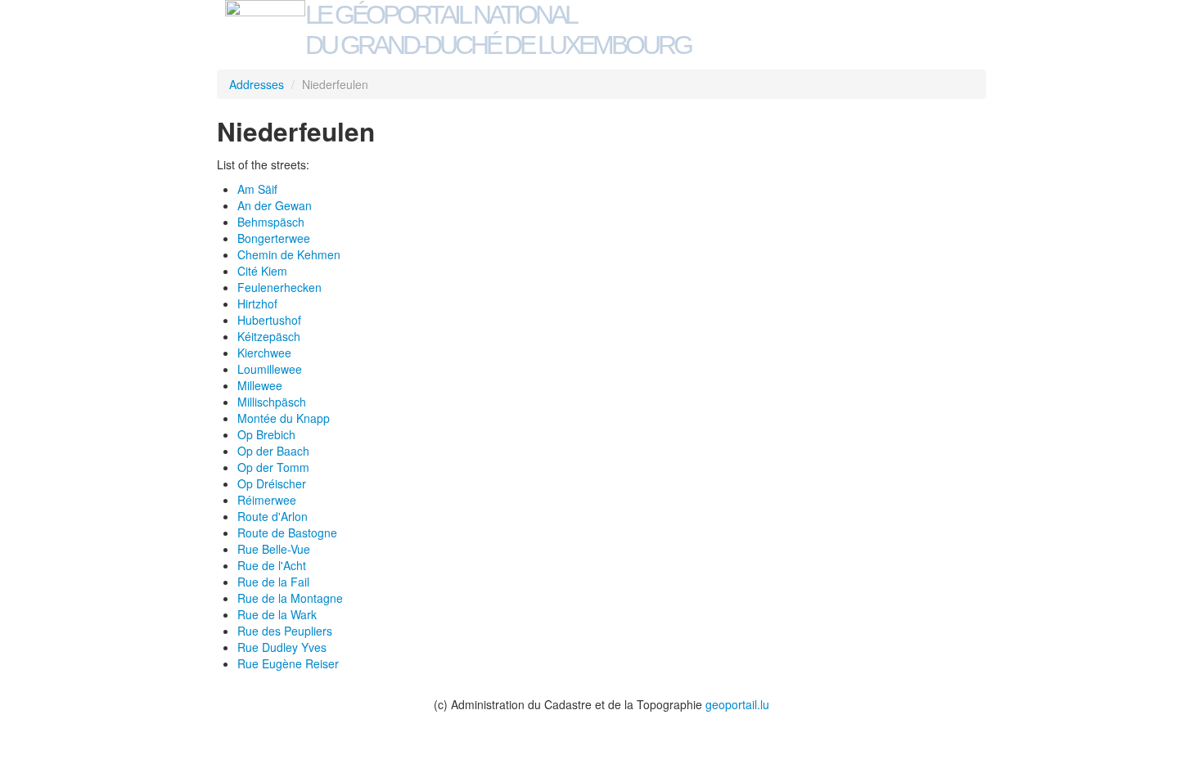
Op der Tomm (273, 467)
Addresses (256, 84)
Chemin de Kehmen (288, 254)
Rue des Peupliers (284, 630)
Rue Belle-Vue (273, 549)
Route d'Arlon (272, 516)
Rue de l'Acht (271, 565)
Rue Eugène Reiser (288, 663)
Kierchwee (264, 352)
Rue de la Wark (277, 614)
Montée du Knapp (283, 418)
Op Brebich (266, 434)
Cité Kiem (262, 271)
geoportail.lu (737, 704)
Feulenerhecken (279, 287)
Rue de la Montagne (290, 598)
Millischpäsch (271, 401)
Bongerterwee (273, 238)
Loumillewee (269, 369)
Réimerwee (266, 500)
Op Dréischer (271, 483)
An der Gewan (274, 205)
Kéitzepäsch (268, 336)
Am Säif (257, 189)
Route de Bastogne (287, 532)
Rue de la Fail (273, 581)
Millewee (259, 385)
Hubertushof (269, 320)
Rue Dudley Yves (282, 647)
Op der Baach (273, 451)
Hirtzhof (257, 303)
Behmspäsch (270, 221)
